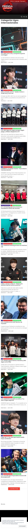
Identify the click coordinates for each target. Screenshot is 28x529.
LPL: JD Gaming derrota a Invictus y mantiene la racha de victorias (11, 207)
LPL (11, 205)
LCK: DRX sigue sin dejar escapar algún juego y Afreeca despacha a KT (12, 130)
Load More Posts (14, 488)
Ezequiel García (4, 331)
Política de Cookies (14, 523)
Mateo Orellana (4, 62)
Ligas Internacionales (8, 51)
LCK (2, 90)
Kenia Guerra (3, 100)
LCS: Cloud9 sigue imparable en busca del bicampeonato (13, 476)
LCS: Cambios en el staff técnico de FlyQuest (11, 322)
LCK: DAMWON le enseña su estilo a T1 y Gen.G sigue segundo (12, 399)
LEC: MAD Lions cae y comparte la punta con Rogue (13, 54)
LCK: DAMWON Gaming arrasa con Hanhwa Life (14, 246)
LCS (2, 320)
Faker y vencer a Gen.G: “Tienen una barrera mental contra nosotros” (12, 284)
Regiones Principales (17, 51)
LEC (2, 51)
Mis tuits (3, 504)
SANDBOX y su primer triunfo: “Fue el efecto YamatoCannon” (14, 169)
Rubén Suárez (3, 139)
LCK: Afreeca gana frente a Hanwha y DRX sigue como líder (13, 361)
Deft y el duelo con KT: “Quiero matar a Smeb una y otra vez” (12, 92)
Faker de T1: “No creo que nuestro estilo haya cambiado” (12, 438)
